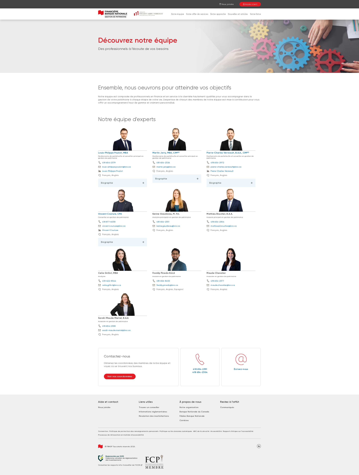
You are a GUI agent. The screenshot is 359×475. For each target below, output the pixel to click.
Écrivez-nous (241, 369)
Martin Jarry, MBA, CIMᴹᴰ (166, 152)
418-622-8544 (109, 281)
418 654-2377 (217, 281)
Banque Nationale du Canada (194, 412)
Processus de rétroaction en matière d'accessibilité (121, 435)
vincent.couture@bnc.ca (114, 226)
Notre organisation (189, 407)
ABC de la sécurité (201, 431)
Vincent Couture (110, 230)
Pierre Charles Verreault (222, 171)
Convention (103, 431)
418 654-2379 (109, 162)
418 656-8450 (163, 281)
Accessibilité (216, 431)
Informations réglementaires (153, 412)
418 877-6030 (109, 222)
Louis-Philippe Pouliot (112, 171)
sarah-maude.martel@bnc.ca (116, 330)
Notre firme (255, 14)
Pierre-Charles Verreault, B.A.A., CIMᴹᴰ (228, 152)
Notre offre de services (197, 14)
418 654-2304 (217, 222)
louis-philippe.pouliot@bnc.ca (116, 167)
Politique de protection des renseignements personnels (133, 431)
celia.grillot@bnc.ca (111, 285)
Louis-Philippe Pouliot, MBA (113, 152)
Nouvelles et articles (238, 14)
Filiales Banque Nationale (192, 416)
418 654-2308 (109, 326)
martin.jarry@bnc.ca (166, 167)
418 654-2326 (163, 162)
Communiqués (227, 407)
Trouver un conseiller (149, 407)
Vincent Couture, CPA (110, 213)
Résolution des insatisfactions (154, 416)
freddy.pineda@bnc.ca (167, 285)
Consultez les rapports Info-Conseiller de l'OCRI (119, 465)
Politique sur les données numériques (176, 431)
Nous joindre (104, 407)
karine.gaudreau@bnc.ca (168, 226)
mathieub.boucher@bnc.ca (224, 226)
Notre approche (218, 14)
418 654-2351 (163, 222)
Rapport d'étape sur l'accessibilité (238, 431)
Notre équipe (177, 14)
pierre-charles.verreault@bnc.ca (226, 167)
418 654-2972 (217, 162)
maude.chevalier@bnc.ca (223, 285)
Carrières (184, 420)
